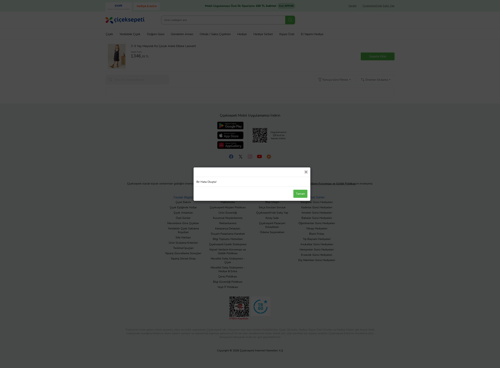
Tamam (300, 193)
